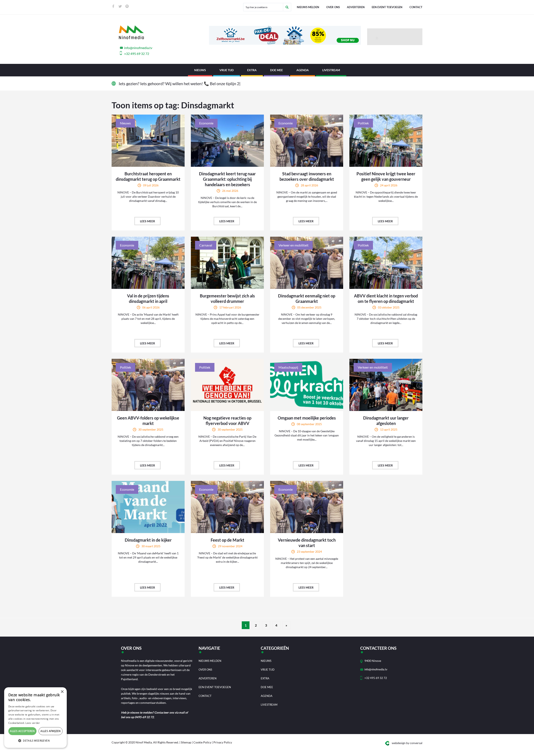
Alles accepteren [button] (22, 731)
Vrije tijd (226, 70)
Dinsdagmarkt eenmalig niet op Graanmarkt (306, 298)
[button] (35, 741)
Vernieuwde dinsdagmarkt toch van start (307, 542)
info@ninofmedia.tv (138, 48)
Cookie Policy (202, 742)
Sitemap (186, 742)
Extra (252, 70)
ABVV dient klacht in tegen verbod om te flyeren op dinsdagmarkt (386, 298)
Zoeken (287, 7)
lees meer (147, 221)
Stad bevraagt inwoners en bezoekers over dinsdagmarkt (307, 176)
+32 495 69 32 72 (136, 54)
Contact (415, 7)
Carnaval (205, 245)
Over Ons (333, 7)
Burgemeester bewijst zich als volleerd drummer (227, 298)
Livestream (331, 70)
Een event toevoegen (387, 7)
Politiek (363, 123)
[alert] (35, 717)
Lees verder (32, 723)
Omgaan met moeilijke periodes (307, 417)
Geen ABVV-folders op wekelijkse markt (148, 420)
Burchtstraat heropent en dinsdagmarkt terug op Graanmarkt (148, 176)
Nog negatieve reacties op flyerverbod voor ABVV (227, 420)
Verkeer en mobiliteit (293, 245)
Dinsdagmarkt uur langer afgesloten (386, 420)
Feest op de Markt (227, 539)
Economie (206, 123)
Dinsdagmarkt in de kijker (148, 539)
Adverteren (356, 7)
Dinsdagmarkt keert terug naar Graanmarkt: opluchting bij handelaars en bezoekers (227, 179)
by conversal (407, 743)
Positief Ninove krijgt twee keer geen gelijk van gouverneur (385, 176)
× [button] (62, 691)
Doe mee (276, 70)
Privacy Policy (222, 742)
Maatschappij (288, 367)
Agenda (302, 70)
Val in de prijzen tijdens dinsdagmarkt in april (148, 298)
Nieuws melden (308, 7)
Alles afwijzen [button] (50, 731)
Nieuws (200, 70)
